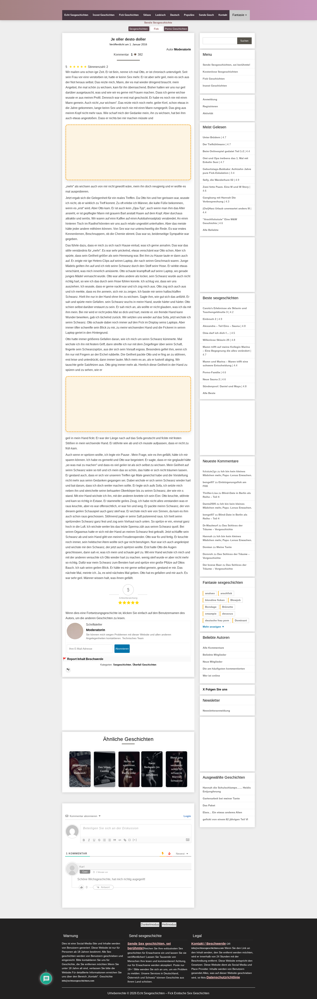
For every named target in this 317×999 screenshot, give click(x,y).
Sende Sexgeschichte (158, 22)
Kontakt (222, 15)
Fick (156, 28)
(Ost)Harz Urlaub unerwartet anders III (226, 208)
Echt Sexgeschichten (76, 15)
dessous (227, 613)
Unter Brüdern (211, 137)
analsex (210, 593)
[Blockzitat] (114, 840)
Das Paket (209, 805)
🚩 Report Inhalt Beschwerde (83, 659)
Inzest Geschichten (215, 85)
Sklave (147, 15)
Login (187, 816)
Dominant (241, 620)
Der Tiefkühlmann (214, 144)
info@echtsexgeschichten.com (78, 981)
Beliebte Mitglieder (214, 654)
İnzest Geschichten (103, 15)
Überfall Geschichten (144, 664)
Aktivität (208, 113)
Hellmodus (169, 924)
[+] (135, 839)
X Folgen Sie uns (215, 689)
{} (129, 839)
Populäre (189, 15)
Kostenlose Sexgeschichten (220, 71)
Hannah (207, 536)
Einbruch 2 (209, 319)
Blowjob (235, 600)
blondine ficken (215, 600)
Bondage (210, 606)
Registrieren (210, 106)
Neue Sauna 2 (211, 379)
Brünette (227, 606)
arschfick (226, 593)
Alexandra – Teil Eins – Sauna (221, 326)
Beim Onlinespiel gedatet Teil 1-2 (223, 151)
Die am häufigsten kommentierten (224, 668)
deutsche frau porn (217, 620)
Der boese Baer (212, 564)
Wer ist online (211, 675)
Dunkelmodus (150, 924)
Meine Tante (224, 547)
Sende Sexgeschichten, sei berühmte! (226, 64)
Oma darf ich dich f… (216, 332)
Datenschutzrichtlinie (223, 977)
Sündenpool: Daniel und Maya (222, 386)
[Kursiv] (89, 840)
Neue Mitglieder (212, 661)
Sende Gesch (206, 15)
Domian (207, 547)
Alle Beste (209, 393)
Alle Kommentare (213, 647)
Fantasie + (239, 15)
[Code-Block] (119, 840)
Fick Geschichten (129, 15)
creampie (210, 613)
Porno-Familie (211, 372)
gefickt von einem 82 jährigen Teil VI (225, 819)
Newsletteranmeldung (216, 710)
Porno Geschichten (176, 28)
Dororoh (208, 554)
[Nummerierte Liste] (104, 840)
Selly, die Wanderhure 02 (218, 179)
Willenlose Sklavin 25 (216, 339)
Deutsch (174, 15)
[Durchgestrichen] (99, 840)
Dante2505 (209, 503)
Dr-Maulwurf (210, 525)
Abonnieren (122, 648)
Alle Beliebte (210, 229)
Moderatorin (95, 630)
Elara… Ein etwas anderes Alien (222, 812)
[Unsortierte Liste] (109, 840)
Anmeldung (210, 99)
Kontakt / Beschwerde (208, 943)
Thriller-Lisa (210, 493)
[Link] (124, 840)
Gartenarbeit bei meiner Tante (221, 798)
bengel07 (208, 482)
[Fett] (83, 840)
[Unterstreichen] (94, 840)
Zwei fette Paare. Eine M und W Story (226, 186)
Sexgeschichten (138, 28)
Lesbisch (160, 15)
